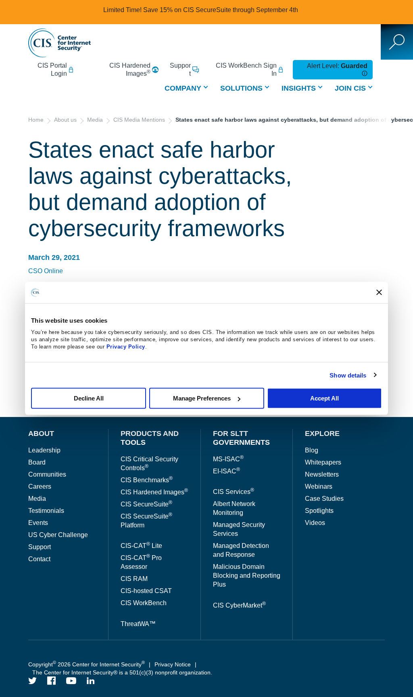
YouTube (71, 680)
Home (36, 119)
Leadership (44, 450)
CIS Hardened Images (129, 69)
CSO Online (45, 271)
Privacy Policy (125, 347)
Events (38, 522)
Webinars (318, 486)
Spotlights (319, 510)
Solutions (241, 88)
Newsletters (322, 474)
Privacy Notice (172, 664)
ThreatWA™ (138, 623)
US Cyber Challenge (58, 534)
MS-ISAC (228, 459)
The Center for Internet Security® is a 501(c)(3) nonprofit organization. (123, 672)
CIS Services (233, 491)
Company (183, 88)
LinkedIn (91, 680)
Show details (348, 374)
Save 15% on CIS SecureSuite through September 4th (220, 9)
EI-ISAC (226, 471)
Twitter (32, 680)
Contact (39, 559)
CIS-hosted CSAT (146, 590)
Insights (299, 88)
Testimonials (46, 510)
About (41, 433)
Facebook (51, 680)
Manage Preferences (202, 398)
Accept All (324, 398)
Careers (39, 486)
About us (65, 119)
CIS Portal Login (52, 69)
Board (37, 462)
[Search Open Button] (397, 42)
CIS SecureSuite (146, 504)
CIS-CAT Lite (141, 545)
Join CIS (350, 88)
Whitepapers (323, 462)
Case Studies (324, 498)
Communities (47, 474)
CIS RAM (134, 578)
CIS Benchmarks (147, 480)
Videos (315, 522)
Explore (322, 433)
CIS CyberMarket (239, 605)
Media (95, 119)
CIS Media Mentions (139, 119)
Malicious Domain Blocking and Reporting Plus (246, 575)
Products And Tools (150, 437)
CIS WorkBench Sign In (246, 69)
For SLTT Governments (241, 437)
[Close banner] (379, 292)
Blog (311, 450)
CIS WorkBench (144, 603)
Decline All (89, 398)
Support (180, 69)
